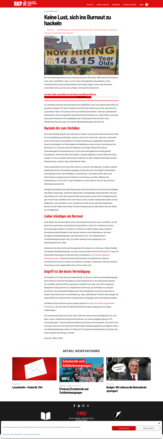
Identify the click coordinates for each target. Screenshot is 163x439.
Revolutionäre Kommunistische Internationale (81, 419)
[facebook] (74, 405)
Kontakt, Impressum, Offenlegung (31, 434)
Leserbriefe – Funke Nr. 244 (27, 387)
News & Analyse (103, 5)
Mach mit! (90, 5)
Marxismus (116, 5)
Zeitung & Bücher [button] (129, 5)
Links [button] (141, 5)
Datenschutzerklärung (16, 434)
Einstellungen (148, 428)
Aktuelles (62, 385)
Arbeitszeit (48, 33)
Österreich (50, 30)
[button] (159, 423)
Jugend (69, 385)
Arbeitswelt (113, 30)
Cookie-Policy (6, 434)
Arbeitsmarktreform (101, 30)
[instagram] (84, 405)
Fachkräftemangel (59, 33)
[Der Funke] (25, 6)
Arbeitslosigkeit (87, 30)
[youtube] (79, 405)
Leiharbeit (69, 33)
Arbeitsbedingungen (64, 30)
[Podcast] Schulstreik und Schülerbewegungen (73, 390)
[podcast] (88, 405)
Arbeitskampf (76, 30)
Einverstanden (123, 428)
